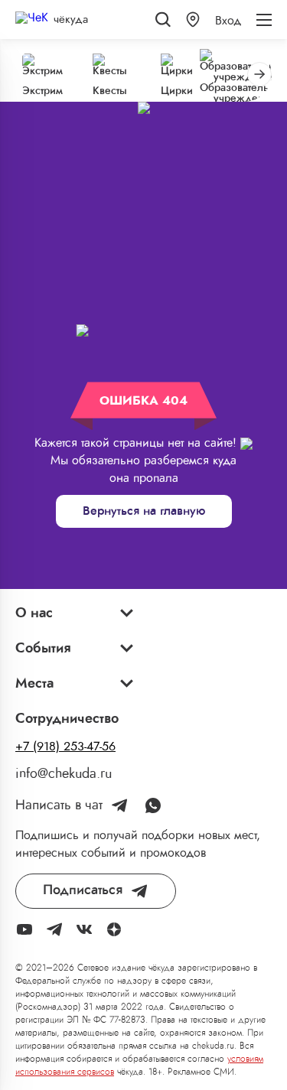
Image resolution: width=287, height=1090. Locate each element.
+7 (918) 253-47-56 (65, 746)
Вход (228, 21)
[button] (193, 19)
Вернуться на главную (144, 511)
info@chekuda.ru (63, 774)
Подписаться (82, 890)
